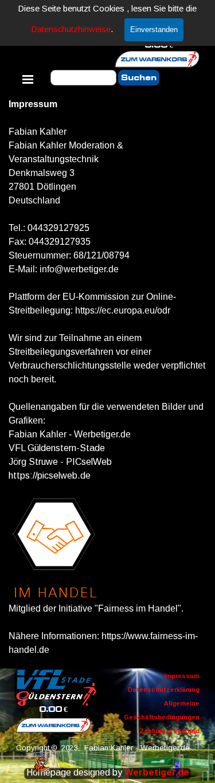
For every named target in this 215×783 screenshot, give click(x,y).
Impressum (182, 675)
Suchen (139, 78)
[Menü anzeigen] (28, 79)
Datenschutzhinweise (71, 29)
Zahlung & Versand (169, 730)
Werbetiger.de (156, 772)
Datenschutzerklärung (164, 689)
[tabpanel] (107, 377)
